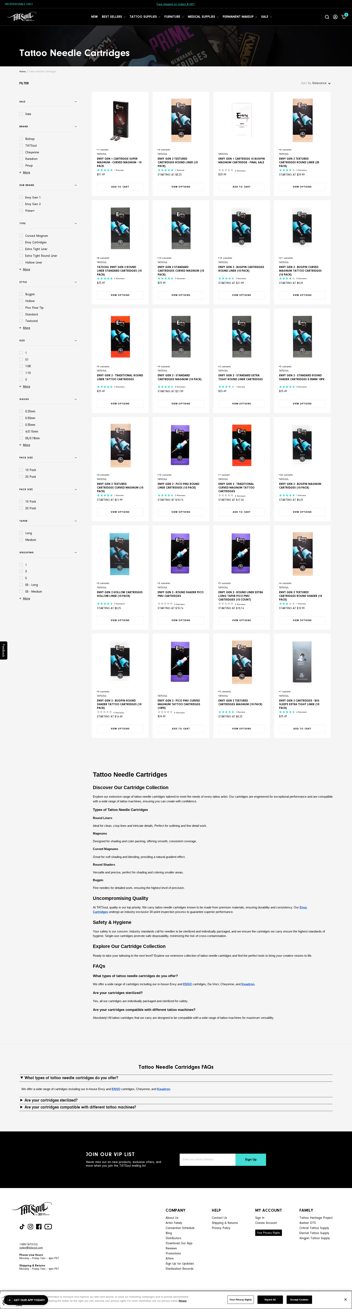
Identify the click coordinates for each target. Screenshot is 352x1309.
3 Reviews (180, 279)
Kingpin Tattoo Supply (314, 1238)
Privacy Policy (221, 1228)
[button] (26, 1300)
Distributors (173, 1238)
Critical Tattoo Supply (314, 1228)
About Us (172, 1218)
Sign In (259, 1218)
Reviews (171, 1248)
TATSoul (102, 154)
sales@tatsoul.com (31, 1247)
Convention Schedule (180, 1228)
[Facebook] (39, 1226)
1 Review (119, 170)
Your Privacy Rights (268, 1232)
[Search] (327, 16)
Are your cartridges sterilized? (51, 1100)
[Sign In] (335, 16)
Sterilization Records (180, 1269)
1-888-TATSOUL (28, 1244)
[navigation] (49, 349)
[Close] (345, 1299)
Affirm (170, 1258)
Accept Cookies (299, 1299)
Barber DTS (307, 1223)
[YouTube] (48, 1226)
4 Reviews (119, 387)
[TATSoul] (21, 17)
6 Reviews (119, 279)
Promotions (173, 1253)
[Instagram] (30, 1226)
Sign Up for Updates (180, 1263)
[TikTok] (22, 1226)
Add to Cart (120, 187)
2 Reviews (301, 170)
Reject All (270, 1299)
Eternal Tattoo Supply (314, 1233)
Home (22, 71)
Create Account (266, 1223)
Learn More (197, 4)
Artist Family (174, 1223)
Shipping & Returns (225, 1223)
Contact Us (219, 1218)
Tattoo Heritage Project (316, 1218)
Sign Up (251, 1159)
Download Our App (179, 1243)
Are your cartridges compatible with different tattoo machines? (80, 1107)
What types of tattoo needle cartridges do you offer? (71, 1078)
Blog (169, 1233)
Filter (24, 83)
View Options (181, 187)
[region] (176, 1300)
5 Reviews (301, 279)
